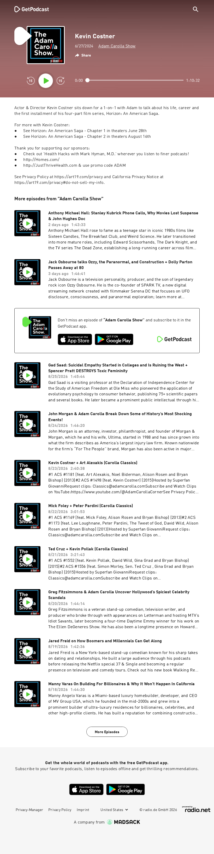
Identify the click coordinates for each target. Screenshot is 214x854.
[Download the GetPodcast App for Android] (114, 339)
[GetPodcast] (28, 9)
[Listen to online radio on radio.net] (196, 809)
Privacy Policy (60, 810)
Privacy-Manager (29, 810)
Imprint (83, 810)
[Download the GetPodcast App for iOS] (75, 339)
